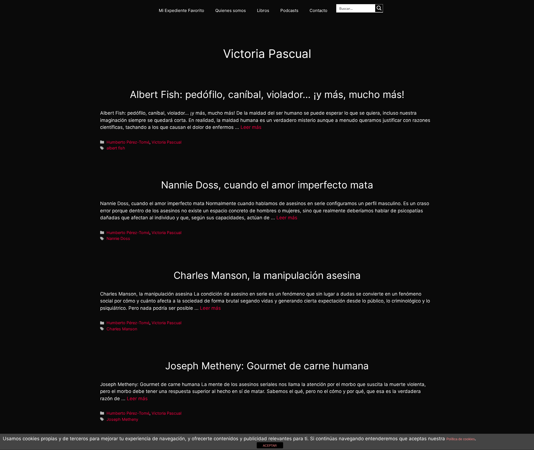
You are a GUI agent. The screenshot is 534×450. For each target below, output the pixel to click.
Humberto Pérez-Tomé (128, 142)
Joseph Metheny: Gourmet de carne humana (267, 366)
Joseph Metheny (122, 419)
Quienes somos (230, 10)
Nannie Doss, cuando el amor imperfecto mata (267, 185)
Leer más (251, 127)
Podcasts (289, 10)
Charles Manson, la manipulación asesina (267, 275)
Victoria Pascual (166, 142)
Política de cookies (460, 439)
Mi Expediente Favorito (181, 10)
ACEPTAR (270, 445)
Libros (263, 10)
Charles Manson (122, 328)
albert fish (116, 148)
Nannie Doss (118, 238)
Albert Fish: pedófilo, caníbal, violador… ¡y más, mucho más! (267, 94)
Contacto (318, 10)
